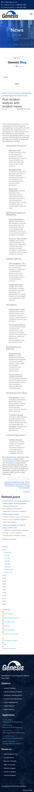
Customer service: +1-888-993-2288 (15, 5)
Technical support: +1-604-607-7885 (14, 7)
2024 (4, 578)
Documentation (9, 757)
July (5, 555)
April (5, 564)
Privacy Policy (28, 790)
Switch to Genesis (10, 772)
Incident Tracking (9, 688)
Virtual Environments (24, 487)
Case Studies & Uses (11, 754)
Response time (25, 479)
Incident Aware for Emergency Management (16, 93)
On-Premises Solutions (14, 486)
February (7, 570)
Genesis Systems (13, 459)
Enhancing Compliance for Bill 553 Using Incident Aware (14, 526)
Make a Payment (9, 765)
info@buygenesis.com (10, 2)
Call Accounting (7, 614)
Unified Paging (7, 725)
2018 (4, 595)
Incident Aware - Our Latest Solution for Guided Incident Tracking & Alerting (15, 502)
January (6, 572)
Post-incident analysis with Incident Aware (12, 103)
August (6, 552)
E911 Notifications (8, 622)
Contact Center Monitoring (13, 699)
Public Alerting (7, 731)
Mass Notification (22, 484)
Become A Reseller (10, 761)
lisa (6, 109)
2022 (4, 584)
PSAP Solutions (9, 709)
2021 (4, 587)
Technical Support (10, 775)
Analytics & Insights (8, 741)
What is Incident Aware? (10, 514)
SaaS (4, 644)
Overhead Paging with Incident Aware (14, 96)
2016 (4, 601)
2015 (4, 604)
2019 (4, 592)
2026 (7, 561)
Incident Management (14, 479)
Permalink (26, 492)
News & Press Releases (10, 634)
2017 (4, 598)
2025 (4, 575)
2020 (4, 590)
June (5, 558)
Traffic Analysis (9, 706)
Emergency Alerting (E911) (13, 695)
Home (14, 35)
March (6, 567)
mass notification (12, 478)
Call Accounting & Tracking (13, 692)
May (5, 561)
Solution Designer (9, 768)
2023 (4, 581)
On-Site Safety (7, 720)
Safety (19, 478)
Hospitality (6, 626)
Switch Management (11, 702)
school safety (25, 478)
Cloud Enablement (8, 736)
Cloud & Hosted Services (14, 482)
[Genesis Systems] (10, 14)
